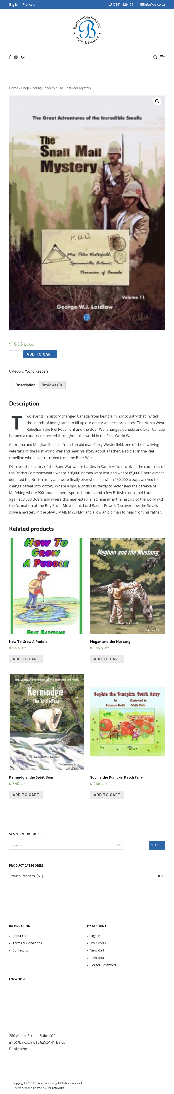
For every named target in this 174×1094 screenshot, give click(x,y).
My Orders (98, 943)
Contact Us (20, 950)
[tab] (25, 385)
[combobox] (87, 876)
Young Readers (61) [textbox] (85, 876)
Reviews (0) (52, 385)
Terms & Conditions (27, 943)
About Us (19, 936)
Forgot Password (103, 965)
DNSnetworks (55, 1088)
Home (13, 88)
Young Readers (43, 88)
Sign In (95, 936)
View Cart (97, 950)
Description (25, 385)
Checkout (97, 958)
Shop (25, 88)
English (14, 4)
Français (29, 4)
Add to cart (40, 354)
